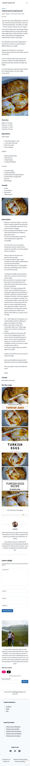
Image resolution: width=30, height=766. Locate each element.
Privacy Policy (23, 759)
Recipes (4, 8)
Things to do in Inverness (13, 736)
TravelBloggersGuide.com (18, 692)
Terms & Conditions (20, 761)
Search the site (6, 679)
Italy (7, 711)
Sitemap (15, 759)
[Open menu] (27, 3)
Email (4, 598)
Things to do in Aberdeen (13, 726)
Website (4, 605)
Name (4, 591)
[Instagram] (19, 751)
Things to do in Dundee (12, 729)
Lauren (4, 16)
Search (25, 681)
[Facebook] (11, 751)
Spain (7, 709)
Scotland (8, 706)
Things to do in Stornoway (13, 731)
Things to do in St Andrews (13, 733)
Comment (5, 569)
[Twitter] (15, 751)
